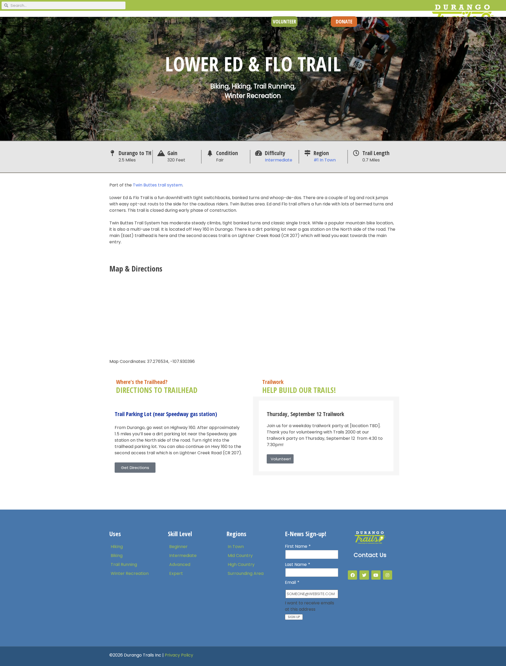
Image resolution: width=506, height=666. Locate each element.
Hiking (117, 547)
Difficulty (275, 153)
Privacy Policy (179, 655)
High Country (241, 564)
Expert (176, 573)
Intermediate (278, 160)
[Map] (253, 314)
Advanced (179, 564)
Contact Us (370, 555)
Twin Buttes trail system (157, 185)
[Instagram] (387, 575)
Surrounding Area (246, 573)
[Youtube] (376, 575)
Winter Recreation (130, 573)
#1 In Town (325, 160)
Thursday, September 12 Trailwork (305, 414)
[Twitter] (364, 575)
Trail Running (124, 564)
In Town (236, 547)
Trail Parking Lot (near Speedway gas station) (166, 414)
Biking (117, 555)
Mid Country (240, 555)
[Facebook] (352, 575)
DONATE (344, 21)
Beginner (178, 547)
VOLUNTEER (284, 21)
